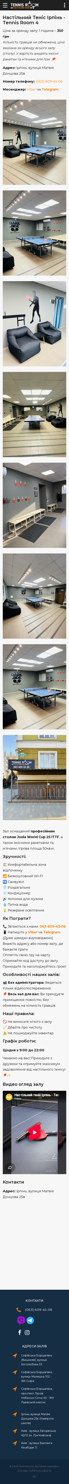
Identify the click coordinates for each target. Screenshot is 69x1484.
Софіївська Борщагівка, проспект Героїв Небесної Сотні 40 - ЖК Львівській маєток (37, 1395)
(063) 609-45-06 (38, 1310)
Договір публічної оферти (34, 1470)
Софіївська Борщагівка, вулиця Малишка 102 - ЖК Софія (37, 1376)
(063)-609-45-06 (49, 81)
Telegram (50, 89)
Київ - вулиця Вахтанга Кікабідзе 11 (36, 1445)
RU (34, 1476)
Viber (31, 89)
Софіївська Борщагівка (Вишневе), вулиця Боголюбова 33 (36, 1360)
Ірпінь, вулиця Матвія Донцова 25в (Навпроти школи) (37, 1419)
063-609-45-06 (53, 926)
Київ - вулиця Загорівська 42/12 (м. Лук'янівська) (38, 1433)
